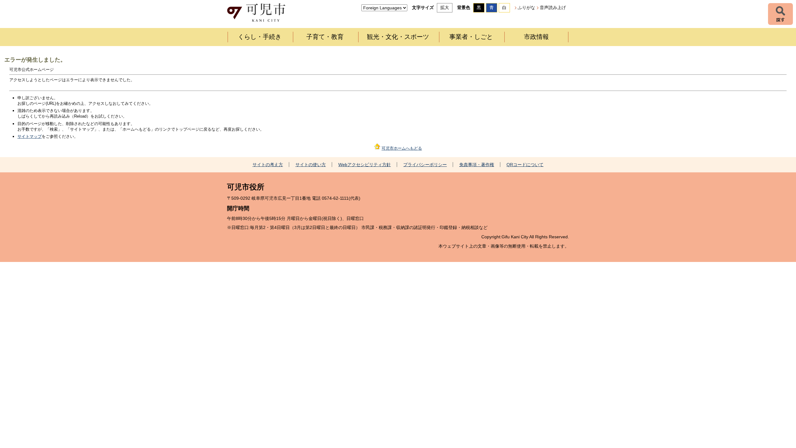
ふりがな (526, 7)
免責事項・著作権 (476, 164)
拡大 (444, 7)
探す (780, 14)
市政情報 (536, 36)
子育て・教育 (325, 36)
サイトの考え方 (267, 164)
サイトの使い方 (310, 164)
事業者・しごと (471, 36)
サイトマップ (29, 136)
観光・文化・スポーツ (398, 36)
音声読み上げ (553, 7)
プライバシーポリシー (425, 164)
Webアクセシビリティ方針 (364, 164)
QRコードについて (525, 164)
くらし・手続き (259, 36)
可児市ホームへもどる (402, 148)
